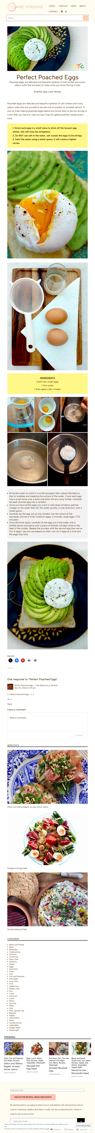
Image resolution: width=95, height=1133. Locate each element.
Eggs (45, 72)
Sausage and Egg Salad (17, 868)
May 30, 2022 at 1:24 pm (25, 688)
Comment (79, 735)
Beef (11, 947)
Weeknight (14, 1030)
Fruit (11, 984)
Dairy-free (13, 959)
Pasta (11, 1006)
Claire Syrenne (10, 1073)
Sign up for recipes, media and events (32, 1097)
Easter (12, 964)
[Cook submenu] (55, 6)
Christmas (13, 957)
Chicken (13, 954)
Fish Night (13, 979)
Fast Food (13, 969)
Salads (12, 1015)
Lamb (11, 993)
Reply (9, 704)
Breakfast (38, 72)
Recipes (57, 72)
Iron (11, 991)
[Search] (85, 17)
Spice (11, 1020)
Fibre (11, 971)
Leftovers (13, 996)
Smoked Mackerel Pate (17, 929)
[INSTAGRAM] (66, 12)
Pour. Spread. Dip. (16, 1011)
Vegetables (14, 1025)
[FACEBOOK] (62, 12)
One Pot (12, 1003)
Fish (11, 974)
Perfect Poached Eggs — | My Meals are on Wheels (36, 685)
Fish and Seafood (16, 976)
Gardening (13, 986)
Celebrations (14, 952)
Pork (11, 1008)
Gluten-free (14, 989)
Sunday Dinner (15, 1023)
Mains (11, 1001)
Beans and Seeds (16, 945)
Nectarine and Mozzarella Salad (80, 1072)
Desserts (13, 962)
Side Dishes (14, 1018)
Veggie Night (15, 1028)
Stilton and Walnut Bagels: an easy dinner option (28, 807)
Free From (13, 981)
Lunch (50, 72)
